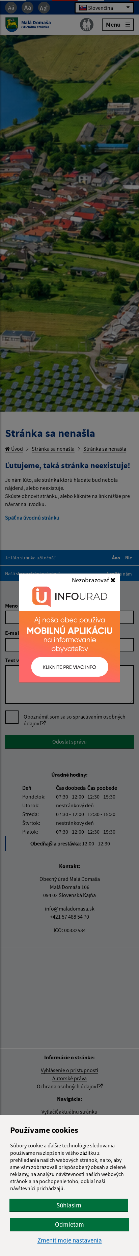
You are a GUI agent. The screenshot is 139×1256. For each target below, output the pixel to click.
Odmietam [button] (69, 1224)
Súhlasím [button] (68, 1205)
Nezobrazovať (91, 580)
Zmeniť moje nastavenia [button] (69, 1240)
